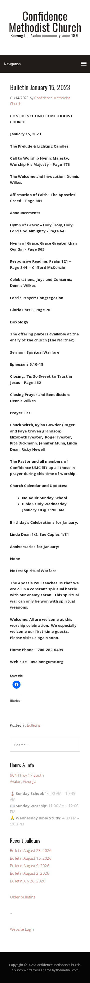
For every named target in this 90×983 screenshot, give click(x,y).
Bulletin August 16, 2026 (31, 858)
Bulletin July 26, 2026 (27, 880)
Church (17, 970)
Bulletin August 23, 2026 (31, 850)
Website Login (22, 929)
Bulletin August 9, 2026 (29, 865)
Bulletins (33, 725)
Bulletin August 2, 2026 (29, 873)
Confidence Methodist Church (45, 21)
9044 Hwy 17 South (27, 775)
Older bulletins (22, 896)
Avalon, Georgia (23, 781)
